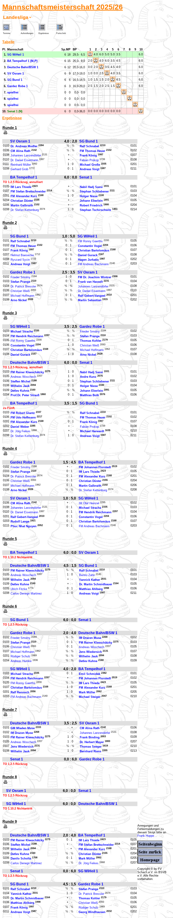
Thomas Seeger (91, 746)
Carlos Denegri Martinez (26, 593)
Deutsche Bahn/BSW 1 (29, 362)
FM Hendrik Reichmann (27, 336)
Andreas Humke (21, 661)
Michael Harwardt (92, 431)
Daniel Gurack (88, 255)
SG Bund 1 (88, 141)
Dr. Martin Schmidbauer (95, 584)
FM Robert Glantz (23, 413)
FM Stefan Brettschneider (28, 191)
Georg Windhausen (92, 912)
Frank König (88, 155)
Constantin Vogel (90, 246)
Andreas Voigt (89, 169)
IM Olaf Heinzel (89, 503)
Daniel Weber (20, 426)
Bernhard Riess (90, 751)
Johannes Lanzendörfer (26, 155)
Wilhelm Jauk (20, 386)
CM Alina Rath (20, 151)
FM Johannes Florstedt (95, 467)
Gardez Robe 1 (22, 272)
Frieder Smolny (20, 277)
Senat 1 (85, 177)
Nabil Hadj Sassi (91, 187)
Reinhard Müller (21, 164)
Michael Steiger (89, 697)
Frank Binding (90, 737)
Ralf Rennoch (20, 692)
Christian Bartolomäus (93, 250)
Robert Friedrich (91, 205)
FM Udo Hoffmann (23, 417)
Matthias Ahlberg (91, 589)
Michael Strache (22, 331)
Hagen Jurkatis (88, 259)
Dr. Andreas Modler (24, 146)
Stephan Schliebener (94, 191)
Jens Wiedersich (90, 651)
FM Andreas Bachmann (93, 264)
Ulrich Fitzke (19, 589)
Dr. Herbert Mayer (92, 742)
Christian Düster (22, 201)
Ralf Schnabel (89, 146)
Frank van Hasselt (90, 282)
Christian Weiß (20, 291)
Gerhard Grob (19, 169)
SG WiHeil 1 (87, 236)
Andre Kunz (88, 377)
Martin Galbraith (22, 205)
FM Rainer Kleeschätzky (27, 372)
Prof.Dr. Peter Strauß (25, 395)
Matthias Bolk (89, 395)
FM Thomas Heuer (92, 151)
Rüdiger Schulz (20, 656)
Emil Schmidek (89, 674)
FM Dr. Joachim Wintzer (94, 277)
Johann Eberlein (91, 201)
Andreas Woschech (23, 377)
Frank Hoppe (145, 835)
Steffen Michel (20, 381)
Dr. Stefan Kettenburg (25, 210)
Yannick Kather (89, 579)
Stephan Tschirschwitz (95, 210)
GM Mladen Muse (23, 728)
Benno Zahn (87, 575)
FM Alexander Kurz (24, 196)
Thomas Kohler (90, 341)
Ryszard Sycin (20, 259)
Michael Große (90, 164)
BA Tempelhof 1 (23, 177)
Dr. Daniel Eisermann (24, 160)
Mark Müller (87, 692)
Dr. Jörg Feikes (20, 431)
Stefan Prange (20, 282)
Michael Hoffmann (22, 295)
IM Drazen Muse (90, 638)
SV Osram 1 (20, 141)
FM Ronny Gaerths (90, 241)
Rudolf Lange (20, 521)
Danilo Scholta (21, 858)
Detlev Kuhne (20, 390)
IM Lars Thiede (21, 187)
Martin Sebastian (89, 300)
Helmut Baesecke (22, 255)
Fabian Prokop (89, 160)
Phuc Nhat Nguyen (23, 526)
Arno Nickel (19, 300)
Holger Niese (89, 196)
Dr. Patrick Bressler (23, 286)
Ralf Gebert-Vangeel (91, 295)
